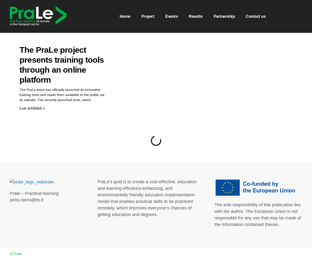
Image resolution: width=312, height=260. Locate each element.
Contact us (255, 16)
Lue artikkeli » (32, 108)
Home (125, 16)
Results (196, 16)
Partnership (224, 16)
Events (171, 16)
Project (148, 16)
